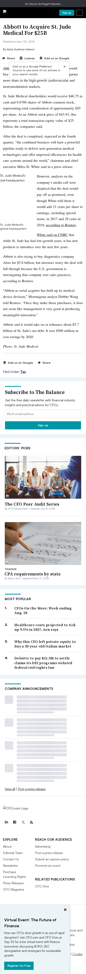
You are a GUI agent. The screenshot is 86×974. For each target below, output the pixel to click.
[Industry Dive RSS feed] (31, 822)
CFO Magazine (13, 889)
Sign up (66, 12)
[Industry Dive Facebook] (14, 822)
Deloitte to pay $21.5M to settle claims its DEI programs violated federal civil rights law (43, 663)
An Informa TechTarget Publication (43, 3)
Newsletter (10, 866)
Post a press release (32, 789)
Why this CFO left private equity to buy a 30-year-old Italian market (45, 644)
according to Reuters (61, 224)
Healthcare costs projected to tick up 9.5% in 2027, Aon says (45, 627)
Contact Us (11, 859)
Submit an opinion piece (52, 859)
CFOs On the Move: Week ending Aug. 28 (43, 610)
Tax (23, 372)
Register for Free (18, 965)
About (7, 846)
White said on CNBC (52, 234)
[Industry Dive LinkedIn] (6, 822)
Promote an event (47, 866)
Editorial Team (13, 853)
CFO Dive (42, 886)
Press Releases (13, 883)
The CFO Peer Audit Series (32, 504)
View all (10, 789)
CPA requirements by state (33, 574)
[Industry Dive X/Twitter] (23, 822)
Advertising (42, 846)
